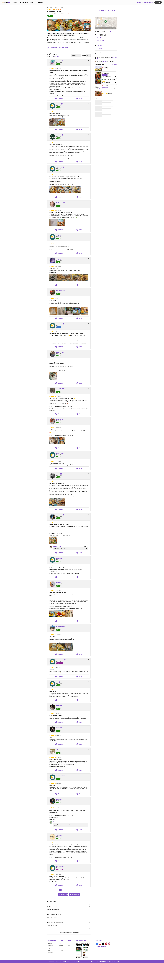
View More (114, 64)
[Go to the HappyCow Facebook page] (97, 943)
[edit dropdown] (87, 548)
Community (40, 2)
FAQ (60, 943)
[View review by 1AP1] (52, 684)
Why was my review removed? (55, 904)
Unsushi (106, 67)
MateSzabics (59, 290)
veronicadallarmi (60, 775)
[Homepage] (6, 2)
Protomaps (101, 28)
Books (69, 945)
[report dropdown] (89, 60)
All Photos (85, 30)
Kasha (58, 582)
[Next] (85, 890)
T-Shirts (69, 943)
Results (84, 55)
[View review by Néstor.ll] (52, 707)
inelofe (58, 727)
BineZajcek (59, 453)
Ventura (58, 835)
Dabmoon (56, 56)
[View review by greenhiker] (52, 390)
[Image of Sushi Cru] (98, 75)
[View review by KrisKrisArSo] (52, 204)
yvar (57, 235)
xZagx (58, 750)
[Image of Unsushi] (98, 68)
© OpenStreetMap (107, 28)
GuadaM (58, 104)
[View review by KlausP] (52, 560)
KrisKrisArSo (59, 202)
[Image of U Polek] (98, 87)
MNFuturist (59, 866)
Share (102, 10)
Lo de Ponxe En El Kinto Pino (111, 79)
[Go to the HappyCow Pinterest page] (106, 943)
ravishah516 (59, 324)
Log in (158, 2)
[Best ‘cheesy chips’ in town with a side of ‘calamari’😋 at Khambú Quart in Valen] (53, 613)
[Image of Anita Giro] (98, 93)
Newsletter (50, 952)
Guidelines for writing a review (54, 906)
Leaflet (97, 28)
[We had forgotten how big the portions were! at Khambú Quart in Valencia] (69, 613)
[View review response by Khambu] (50, 822)
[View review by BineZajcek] (52, 455)
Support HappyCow (76, 961)
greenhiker (59, 389)
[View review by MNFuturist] (52, 868)
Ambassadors (51, 945)
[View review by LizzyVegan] (52, 260)
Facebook (99, 45)
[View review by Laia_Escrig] (52, 517)
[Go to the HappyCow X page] (103, 943)
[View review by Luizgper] (52, 421)
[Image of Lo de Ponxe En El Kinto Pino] (98, 81)
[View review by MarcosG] (52, 801)
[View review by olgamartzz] (52, 169)
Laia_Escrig (59, 515)
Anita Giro (106, 92)
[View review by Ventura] (52, 837)
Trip (108, 10)
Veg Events (50, 948)
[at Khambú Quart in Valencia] (53, 122)
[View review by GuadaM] (52, 106)
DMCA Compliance (66, 961)
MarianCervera (57, 546)
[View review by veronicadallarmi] (52, 777)
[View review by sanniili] (52, 476)
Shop (31, 2)
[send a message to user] (62, 61)
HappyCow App (81, 941)
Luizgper (58, 419)
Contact (61, 945)
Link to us (61, 948)
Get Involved (51, 955)
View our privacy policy (53, 909)
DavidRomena (60, 660)
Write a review (104, 74)
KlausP (58, 558)
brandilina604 (60, 626)
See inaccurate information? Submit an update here (60, 920)
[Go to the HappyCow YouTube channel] (100, 943)
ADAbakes (59, 135)
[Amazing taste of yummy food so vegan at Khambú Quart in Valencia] (53, 376)
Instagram (99, 48)
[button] (105, 21)
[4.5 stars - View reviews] (50, 13)
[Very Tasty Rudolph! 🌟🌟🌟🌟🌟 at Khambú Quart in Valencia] (61, 613)
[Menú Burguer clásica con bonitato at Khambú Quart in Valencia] (53, 540)
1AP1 (57, 682)
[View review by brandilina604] (52, 628)
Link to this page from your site (55, 922)
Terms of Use (58, 961)
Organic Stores (24, 2)
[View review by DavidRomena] (52, 661)
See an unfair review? (52, 925)
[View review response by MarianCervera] (50, 547)
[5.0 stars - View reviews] (105, 81)
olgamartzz (59, 167)
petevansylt (59, 352)
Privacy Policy (51, 961)
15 (77, 890)
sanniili (58, 474)
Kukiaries (104, 61)
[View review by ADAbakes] (52, 137)
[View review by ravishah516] (52, 326)
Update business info (102, 59)
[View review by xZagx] (52, 751)
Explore (14, 2)
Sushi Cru (106, 73)
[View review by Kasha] (52, 584)
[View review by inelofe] (52, 729)
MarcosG (58, 799)
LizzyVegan (59, 259)
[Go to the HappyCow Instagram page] (109, 943)
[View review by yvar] (52, 237)
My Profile (50, 943)
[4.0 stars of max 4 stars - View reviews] (105, 68)
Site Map (61, 950)
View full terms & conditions (54, 928)
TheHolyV (58, 61)
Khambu (55, 822)
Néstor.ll (58, 705)
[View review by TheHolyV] (52, 62)
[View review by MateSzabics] (52, 292)
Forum (49, 950)
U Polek (106, 85)
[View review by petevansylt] (52, 354)
